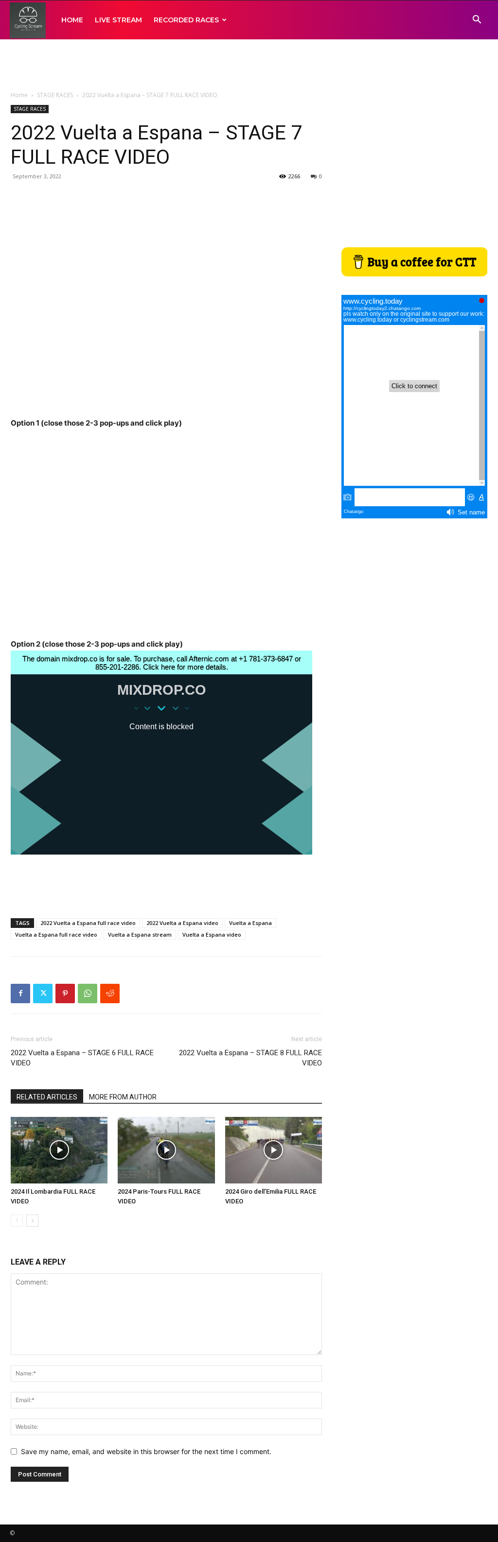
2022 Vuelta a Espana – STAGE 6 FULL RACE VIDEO (82, 1057)
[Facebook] (20, 993)
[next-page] (32, 1221)
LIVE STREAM (118, 20)
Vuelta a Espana (250, 922)
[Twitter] (43, 993)
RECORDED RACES (186, 20)
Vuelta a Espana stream (140, 934)
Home (19, 95)
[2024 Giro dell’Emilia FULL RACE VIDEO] (273, 1150)
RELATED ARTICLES (47, 1097)
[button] (476, 20)
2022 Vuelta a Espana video (182, 922)
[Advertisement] (249, 65)
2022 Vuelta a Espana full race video (88, 922)
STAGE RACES (55, 95)
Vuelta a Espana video (211, 934)
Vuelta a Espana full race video (56, 934)
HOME (72, 20)
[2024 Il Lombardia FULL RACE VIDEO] (59, 1150)
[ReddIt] (110, 993)
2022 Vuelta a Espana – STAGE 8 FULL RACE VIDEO (250, 1057)
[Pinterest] (65, 993)
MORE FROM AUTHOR (123, 1097)
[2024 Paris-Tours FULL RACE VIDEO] (166, 1150)
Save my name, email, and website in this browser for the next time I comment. (146, 1451)
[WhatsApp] (87, 993)
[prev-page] (17, 1221)
